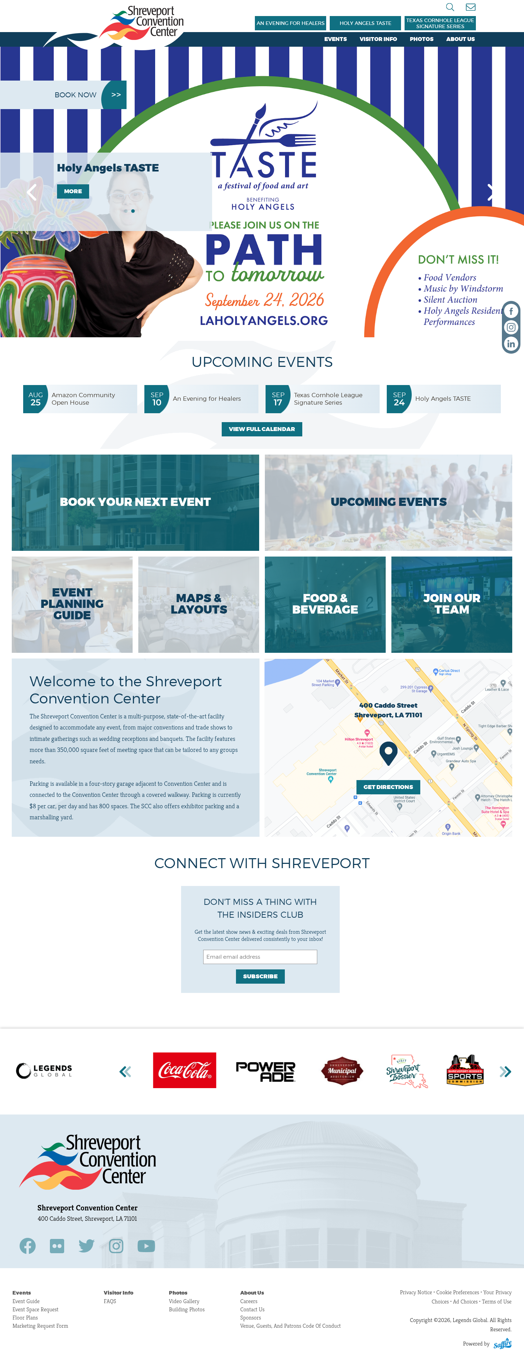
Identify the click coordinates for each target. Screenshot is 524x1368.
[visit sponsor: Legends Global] (45, 1071)
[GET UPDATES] (470, 7)
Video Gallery (184, 1301)
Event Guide (26, 1301)
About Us (460, 39)
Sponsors (250, 1317)
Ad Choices (465, 1301)
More (73, 191)
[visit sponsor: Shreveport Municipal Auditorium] (279, 1071)
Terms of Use (497, 1301)
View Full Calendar (262, 429)
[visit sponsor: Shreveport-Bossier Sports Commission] (402, 1071)
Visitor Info (378, 39)
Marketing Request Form (40, 1325)
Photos (421, 39)
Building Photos (187, 1309)
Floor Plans (25, 1317)
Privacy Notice (416, 1292)
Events (335, 39)
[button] (31, 192)
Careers (248, 1301)
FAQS (110, 1301)
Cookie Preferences (458, 1292)
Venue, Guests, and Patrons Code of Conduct (290, 1325)
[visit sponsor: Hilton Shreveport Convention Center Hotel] (463, 1071)
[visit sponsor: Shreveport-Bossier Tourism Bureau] (345, 1071)
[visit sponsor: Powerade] (203, 1071)
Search (450, 7)
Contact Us (252, 1309)
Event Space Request (35, 1309)
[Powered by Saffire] (503, 1343)
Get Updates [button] (470, 7)
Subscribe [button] (260, 976)
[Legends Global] (116, 27)
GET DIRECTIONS (388, 787)
